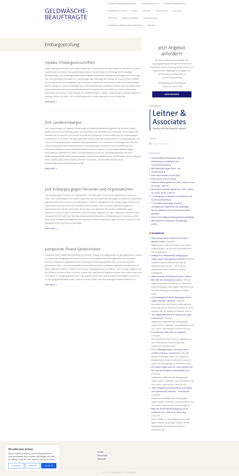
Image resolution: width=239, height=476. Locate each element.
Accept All (49, 465)
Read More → (51, 102)
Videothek (112, 18)
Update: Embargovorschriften (70, 62)
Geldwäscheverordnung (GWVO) (122, 4)
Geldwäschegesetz (150, 4)
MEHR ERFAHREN (172, 94)
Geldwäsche (158, 233)
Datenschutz (102, 455)
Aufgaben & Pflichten (117, 11)
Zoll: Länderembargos (63, 122)
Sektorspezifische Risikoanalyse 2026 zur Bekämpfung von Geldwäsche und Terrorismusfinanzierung (167, 161)
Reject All (32, 465)
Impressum (101, 459)
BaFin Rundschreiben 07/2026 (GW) (165, 175)
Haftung (146, 11)
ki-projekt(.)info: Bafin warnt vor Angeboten (168, 332)
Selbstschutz (162, 11)
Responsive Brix (117, 472)
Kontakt (100, 452)
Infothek (177, 11)
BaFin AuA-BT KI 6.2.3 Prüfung (163, 179)
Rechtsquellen (149, 18)
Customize (16, 465)
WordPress (133, 472)
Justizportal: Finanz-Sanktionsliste (72, 248)
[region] (32, 458)
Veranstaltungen (130, 18)
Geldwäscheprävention (174, 4)
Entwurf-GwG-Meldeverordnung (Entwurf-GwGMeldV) (172, 217)
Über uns (151, 25)
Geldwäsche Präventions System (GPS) (125, 25)
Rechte (135, 11)
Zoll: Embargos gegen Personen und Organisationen (89, 189)
